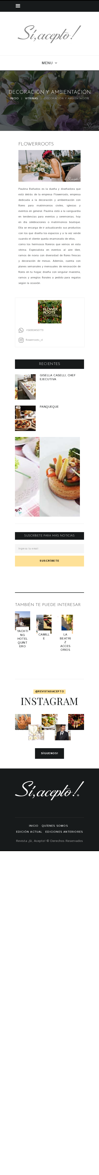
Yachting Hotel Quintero (22, 638)
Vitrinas (31, 98)
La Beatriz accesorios (65, 642)
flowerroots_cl (34, 340)
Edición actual (29, 832)
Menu (47, 63)
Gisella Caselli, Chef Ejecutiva (58, 377)
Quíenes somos (55, 826)
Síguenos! (49, 753)
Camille (44, 637)
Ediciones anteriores (64, 832)
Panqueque (49, 407)
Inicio (14, 98)
